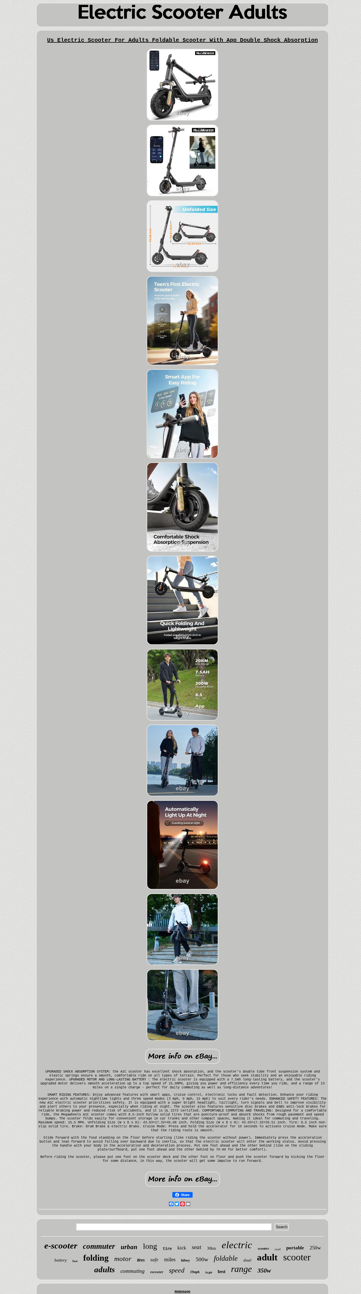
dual (247, 1260)
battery (60, 1260)
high (208, 1272)
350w (264, 1270)
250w (315, 1247)
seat (196, 1247)
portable (295, 1247)
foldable (226, 1258)
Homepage (182, 1292)
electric (237, 1244)
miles (169, 1259)
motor (122, 1258)
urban (129, 1246)
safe (154, 1259)
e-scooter (60, 1245)
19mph (195, 1272)
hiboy (185, 1260)
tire (167, 1248)
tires (141, 1260)
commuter (99, 1246)
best (221, 1271)
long (150, 1246)
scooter (297, 1257)
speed (176, 1270)
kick (181, 1247)
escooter (156, 1272)
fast (75, 1261)
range (241, 1269)
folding (96, 1257)
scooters (263, 1248)
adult (267, 1257)
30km (211, 1248)
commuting (132, 1271)
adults (104, 1269)
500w (202, 1259)
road (278, 1249)
